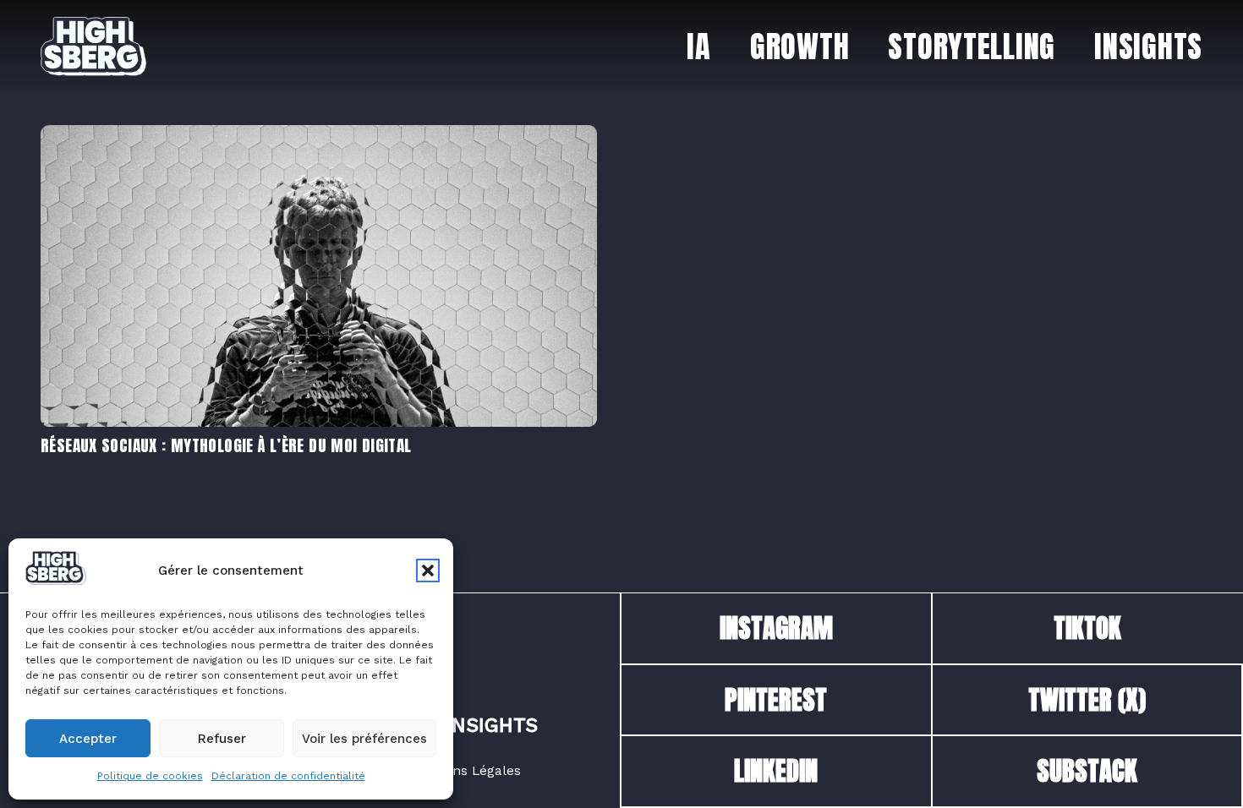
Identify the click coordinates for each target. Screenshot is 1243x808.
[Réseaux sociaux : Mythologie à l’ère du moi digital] (319, 135)
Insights (492, 725)
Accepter (88, 738)
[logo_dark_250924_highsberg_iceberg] (94, 46)
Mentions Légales (465, 770)
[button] (427, 570)
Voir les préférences (364, 738)
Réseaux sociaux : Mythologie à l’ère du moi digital (226, 445)
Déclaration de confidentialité (288, 776)
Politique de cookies (150, 776)
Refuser (222, 738)
